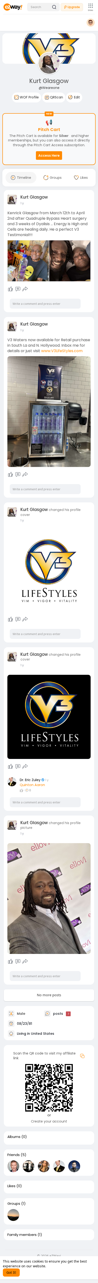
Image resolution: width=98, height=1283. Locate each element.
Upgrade (74, 7)
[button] (43, 7)
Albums (13, 1137)
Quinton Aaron (32, 784)
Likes (11, 1186)
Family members (22, 1235)
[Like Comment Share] (18, 289)
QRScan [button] (56, 97)
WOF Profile (29, 97)
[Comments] (18, 289)
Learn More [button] (56, 1266)
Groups (13, 1203)
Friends (13, 1155)
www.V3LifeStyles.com (62, 351)
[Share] (25, 289)
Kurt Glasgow (49, 81)
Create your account (49, 1121)
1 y (22, 203)
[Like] (10, 289)
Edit (76, 97)
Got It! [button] (11, 1272)
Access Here (49, 155)
